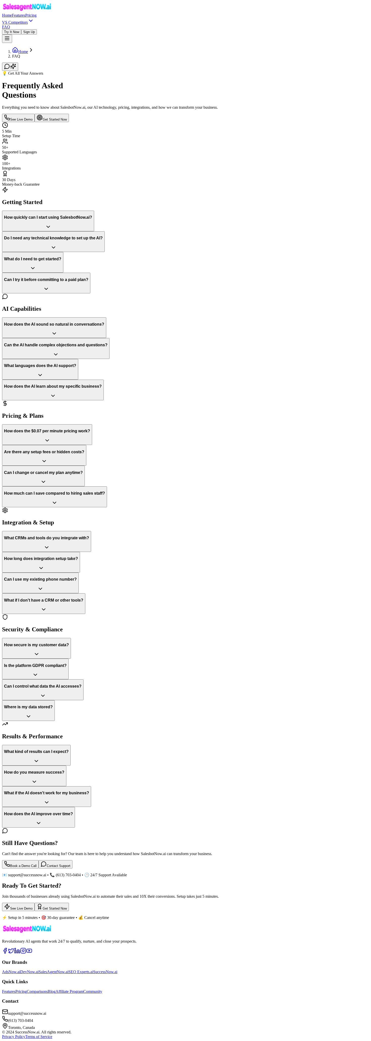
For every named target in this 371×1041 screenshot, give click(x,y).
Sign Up (29, 32)
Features (18, 15)
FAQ (6, 27)
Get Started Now (55, 119)
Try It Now (11, 32)
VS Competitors (15, 22)
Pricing (31, 15)
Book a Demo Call (23, 866)
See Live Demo (21, 119)
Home (7, 15)
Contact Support (58, 866)
